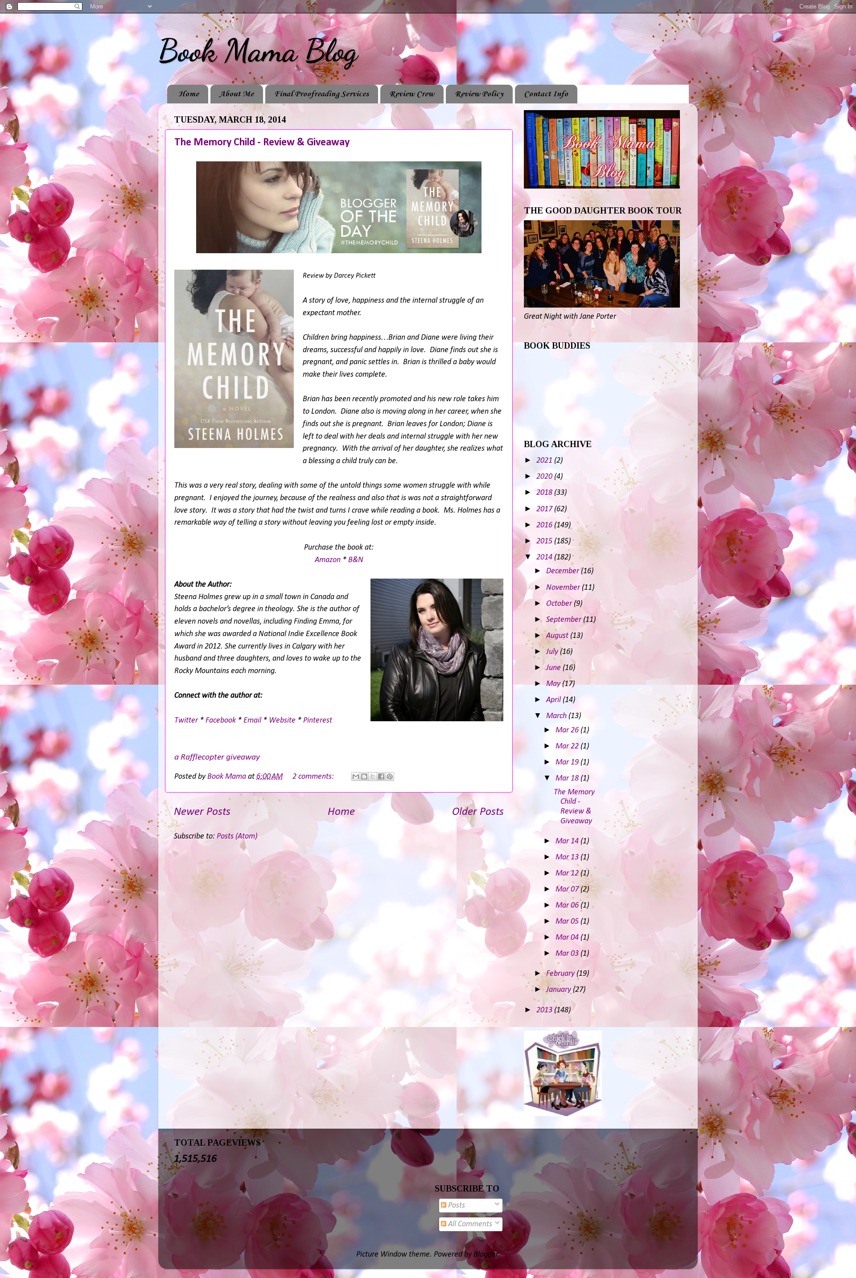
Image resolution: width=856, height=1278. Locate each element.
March (557, 716)
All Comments (469, 1224)
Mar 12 (568, 873)
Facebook (221, 720)
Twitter (187, 720)
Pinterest (317, 720)
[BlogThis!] (364, 776)
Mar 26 (568, 730)
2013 (545, 1010)
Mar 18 (568, 778)
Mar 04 (568, 937)
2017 (545, 509)
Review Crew (411, 94)
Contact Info (546, 94)
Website (282, 720)
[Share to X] (372, 776)
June (554, 668)
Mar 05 (568, 921)
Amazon (328, 560)
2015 (545, 541)
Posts (455, 1205)
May (554, 684)
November (564, 588)
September (564, 620)
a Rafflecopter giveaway (217, 757)
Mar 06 (568, 905)
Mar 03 (568, 953)
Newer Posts (202, 812)
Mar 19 (568, 762)
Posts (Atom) (237, 836)
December (563, 571)
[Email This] (355, 776)
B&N (355, 560)
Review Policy (479, 94)
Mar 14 (568, 841)
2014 (545, 557)
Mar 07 (568, 889)
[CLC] (563, 1114)
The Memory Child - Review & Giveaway (262, 142)
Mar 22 (568, 746)
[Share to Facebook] (381, 776)
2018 (545, 493)
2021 (545, 460)
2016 (545, 525)
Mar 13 (568, 857)
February (561, 974)
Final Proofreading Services (321, 94)
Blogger (485, 1254)
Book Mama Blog (257, 51)
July (553, 652)
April (554, 700)
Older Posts (478, 812)
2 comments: (314, 777)
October (560, 604)
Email (252, 720)
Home (188, 94)
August (558, 636)
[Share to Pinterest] (389, 776)
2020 (545, 477)
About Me (236, 94)
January (559, 990)
